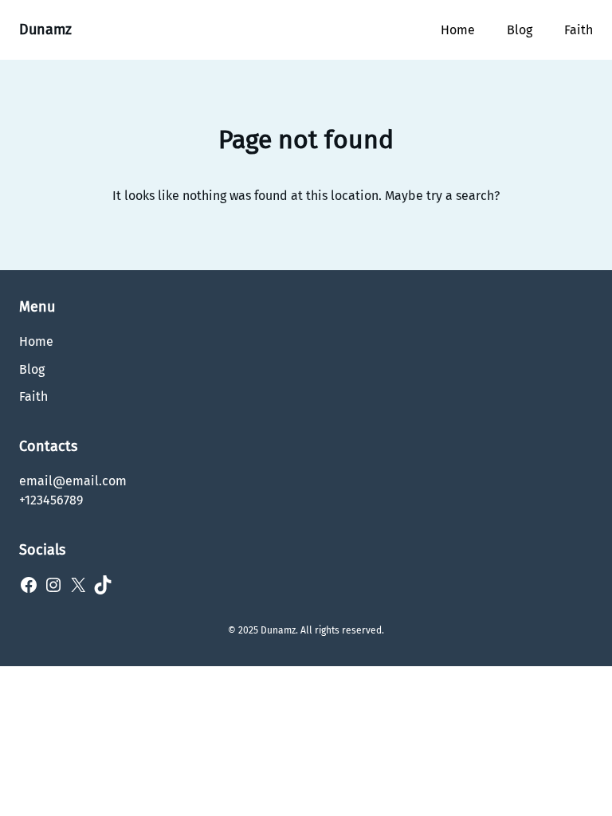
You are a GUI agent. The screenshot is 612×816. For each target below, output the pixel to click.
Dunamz (45, 29)
